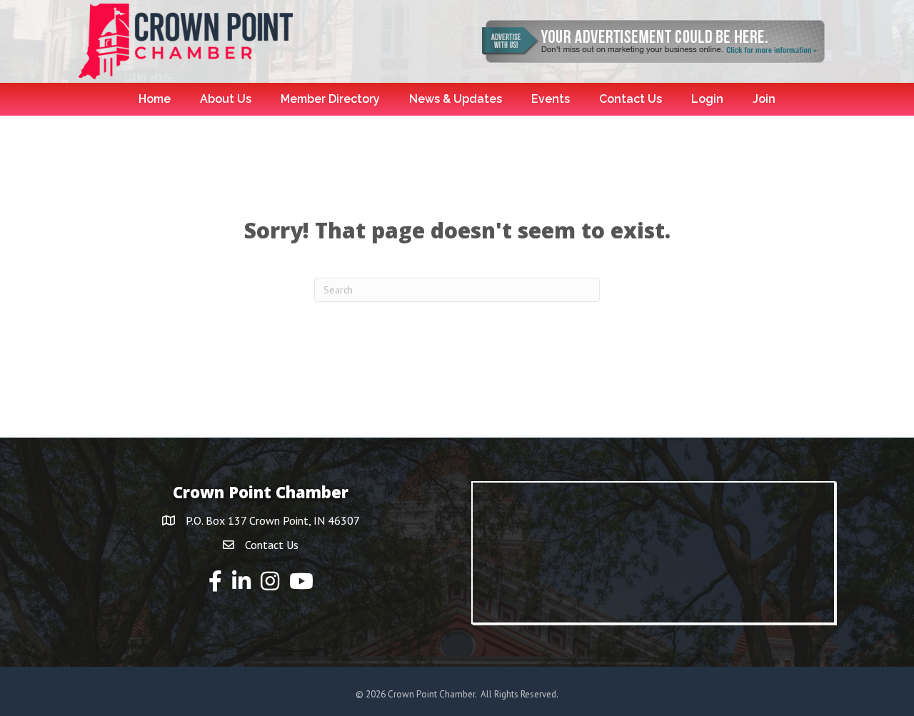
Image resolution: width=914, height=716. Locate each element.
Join (764, 99)
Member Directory (330, 99)
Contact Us (630, 99)
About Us (225, 99)
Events (550, 99)
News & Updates (455, 99)
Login (707, 99)
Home (155, 99)
